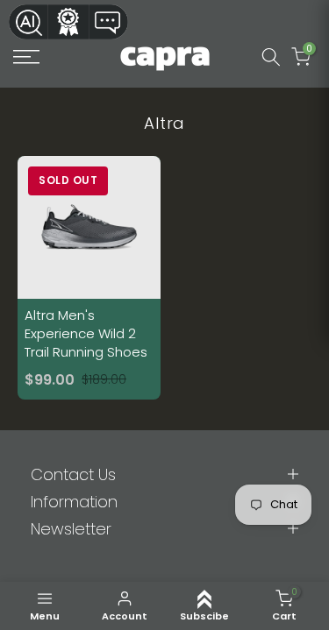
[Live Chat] (108, 21)
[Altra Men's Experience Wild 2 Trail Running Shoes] (89, 277)
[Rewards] (68, 21)
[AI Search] (28, 21)
